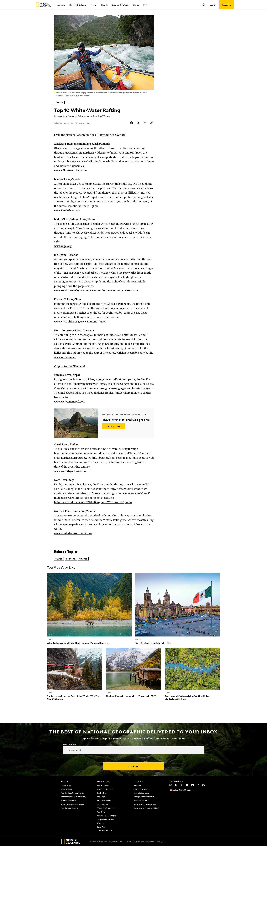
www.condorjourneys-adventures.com (114, 290)
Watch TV (101, 812)
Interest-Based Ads (68, 800)
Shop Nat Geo (102, 804)
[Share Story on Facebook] (131, 122)
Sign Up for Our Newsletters (145, 804)
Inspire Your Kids (104, 800)
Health (104, 4)
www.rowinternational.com (71, 290)
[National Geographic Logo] (70, 843)
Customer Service (141, 789)
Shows (136, 4)
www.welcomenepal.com (69, 401)
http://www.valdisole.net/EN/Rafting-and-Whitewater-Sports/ (93, 502)
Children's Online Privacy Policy (73, 797)
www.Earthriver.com (67, 210)
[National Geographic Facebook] (176, 785)
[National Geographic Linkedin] (192, 785)
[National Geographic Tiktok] (198, 785)
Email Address (69, 744)
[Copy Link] (151, 122)
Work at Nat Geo (140, 800)
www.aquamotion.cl (93, 321)
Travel (94, 4)
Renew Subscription (141, 793)
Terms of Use (66, 785)
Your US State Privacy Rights (72, 793)
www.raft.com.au (65, 357)
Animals (61, 4)
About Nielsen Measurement (72, 804)
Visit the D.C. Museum (105, 808)
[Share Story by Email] (145, 122)
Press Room (102, 827)
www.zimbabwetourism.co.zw (73, 533)
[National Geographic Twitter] (181, 785)
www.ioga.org (63, 246)
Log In (212, 4)
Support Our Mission (105, 819)
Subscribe (137, 785)
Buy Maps (101, 797)
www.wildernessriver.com (70, 170)
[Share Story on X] (138, 122)
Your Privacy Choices (69, 808)
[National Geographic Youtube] (187, 785)
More (146, 4)
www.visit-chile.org (66, 321)
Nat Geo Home (103, 785)
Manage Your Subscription (144, 797)
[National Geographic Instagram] (170, 785)
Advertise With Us (104, 831)
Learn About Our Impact (107, 815)
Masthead (101, 823)
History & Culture (77, 4)
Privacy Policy (66, 789)
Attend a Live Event (105, 789)
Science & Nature (120, 4)
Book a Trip (101, 793)
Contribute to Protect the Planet (146, 808)
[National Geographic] (43, 5)
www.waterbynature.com (70, 471)
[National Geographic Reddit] (203, 785)
